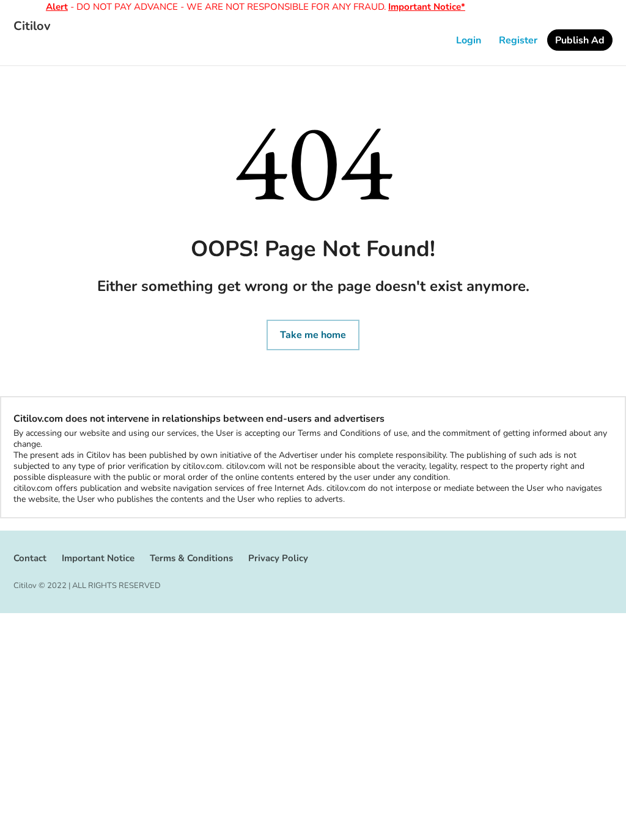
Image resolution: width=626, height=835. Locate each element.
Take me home (313, 335)
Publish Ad (580, 40)
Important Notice (98, 558)
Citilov (32, 26)
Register (518, 40)
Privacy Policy (278, 558)
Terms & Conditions (191, 558)
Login (468, 40)
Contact (29, 558)
